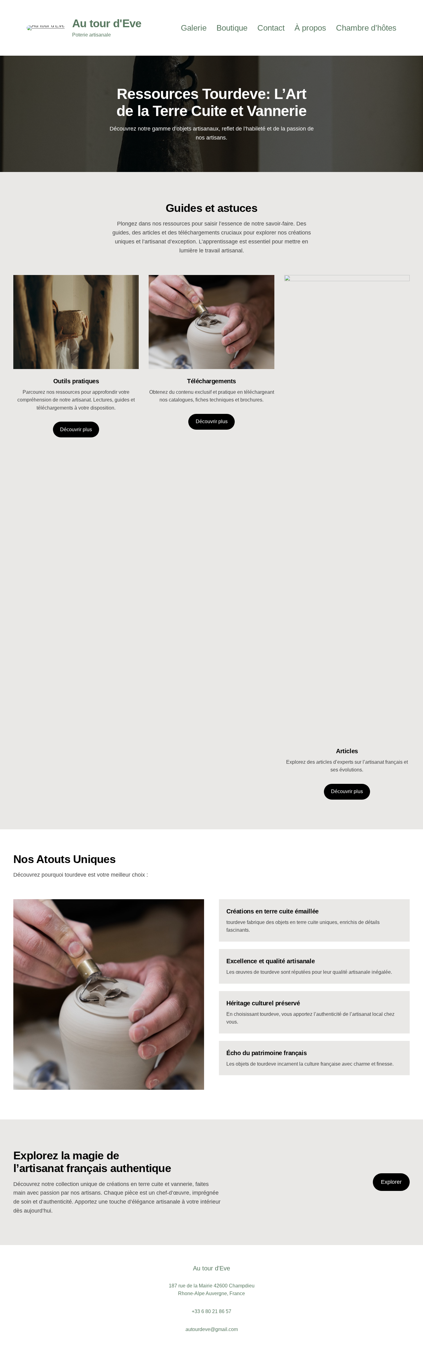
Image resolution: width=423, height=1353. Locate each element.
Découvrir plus (76, 429)
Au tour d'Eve (107, 23)
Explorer (391, 1182)
